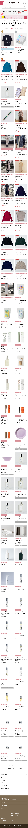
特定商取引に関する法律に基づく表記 (12, 825)
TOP (5, 20)
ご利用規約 (19, 825)
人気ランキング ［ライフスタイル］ (16, 20)
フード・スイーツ (22, 11)
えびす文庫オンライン (6, 820)
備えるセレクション (5, 788)
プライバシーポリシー (4, 825)
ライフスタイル (17, 13)
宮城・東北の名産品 (7, 11)
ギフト (14, 11)
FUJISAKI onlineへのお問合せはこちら (14, 814)
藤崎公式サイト (5, 818)
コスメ (10, 13)
